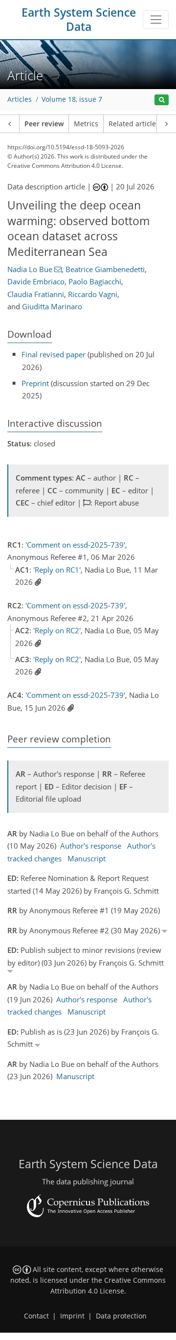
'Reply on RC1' (57, 570)
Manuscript (86, 858)
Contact (36, 1316)
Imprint (72, 1316)
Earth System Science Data (79, 19)
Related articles (134, 123)
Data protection (121, 1316)
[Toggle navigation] (156, 19)
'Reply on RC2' (57, 630)
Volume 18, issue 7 (72, 99)
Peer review (44, 123)
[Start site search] (161, 100)
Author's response (90, 846)
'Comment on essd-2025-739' (75, 545)
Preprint (35, 383)
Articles (19, 99)
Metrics (86, 123)
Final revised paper (54, 354)
